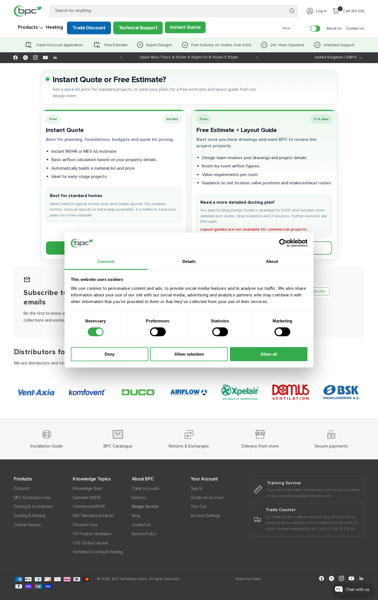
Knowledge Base (87, 488)
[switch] (158, 331)
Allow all (268, 354)
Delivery (139, 497)
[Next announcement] (257, 57)
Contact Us (141, 524)
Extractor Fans (85, 524)
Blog (136, 515)
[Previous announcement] (121, 57)
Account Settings (205, 515)
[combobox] (174, 11)
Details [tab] (189, 261)
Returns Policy (144, 533)
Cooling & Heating (29, 515)
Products (21, 488)
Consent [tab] (106, 261)
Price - (287, 28)
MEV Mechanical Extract (93, 515)
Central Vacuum (27, 524)
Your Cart (199, 506)
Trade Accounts (145, 488)
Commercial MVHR (89, 506)
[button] (28, 27)
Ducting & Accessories (33, 506)
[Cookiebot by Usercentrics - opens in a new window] (283, 243)
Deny (110, 354)
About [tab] (272, 261)
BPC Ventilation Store (129, 578)
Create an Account (207, 497)
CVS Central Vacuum (90, 542)
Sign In (196, 488)
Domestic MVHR (87, 497)
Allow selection (189, 354)
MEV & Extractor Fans (32, 497)
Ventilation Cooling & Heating (98, 552)
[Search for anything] (292, 11)
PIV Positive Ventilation (92, 533)
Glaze (255, 578)
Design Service (145, 506)
